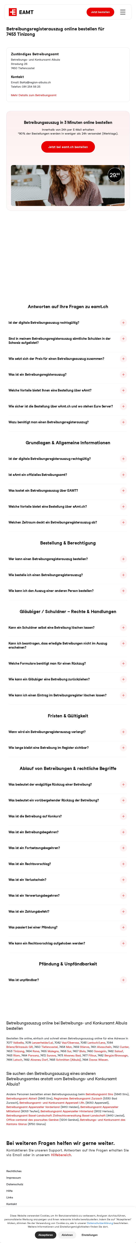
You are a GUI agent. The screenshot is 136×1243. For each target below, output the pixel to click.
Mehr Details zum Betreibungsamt (33, 95)
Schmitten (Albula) (68, 1059)
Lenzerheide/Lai (42, 1042)
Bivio (82, 1051)
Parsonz (33, 1055)
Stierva (84, 1047)
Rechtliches (14, 1171)
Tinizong (18, 1051)
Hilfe (9, 1191)
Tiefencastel (49, 1047)
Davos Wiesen (98, 1059)
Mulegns (53, 1051)
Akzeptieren (45, 1235)
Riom (16, 1055)
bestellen (100, 12)
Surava (51, 1055)
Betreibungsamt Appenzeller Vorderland (33, 1107)
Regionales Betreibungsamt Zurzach (78, 1098)
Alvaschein (104, 1047)
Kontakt (11, 1204)
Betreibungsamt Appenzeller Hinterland (67, 1111)
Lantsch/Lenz (96, 1042)
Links (9, 1197)
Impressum (13, 1177)
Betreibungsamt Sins (99, 1094)
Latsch (17, 1059)
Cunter (124, 1047)
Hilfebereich (61, 1155)
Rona (36, 1051)
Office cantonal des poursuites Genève (32, 1119)
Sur (69, 1051)
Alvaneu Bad (72, 1055)
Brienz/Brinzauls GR (19, 1047)
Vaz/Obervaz (70, 1042)
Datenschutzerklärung (100, 1223)
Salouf (119, 1051)
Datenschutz (14, 1184)
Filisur (92, 1055)
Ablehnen (67, 1235)
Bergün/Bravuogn (116, 1055)
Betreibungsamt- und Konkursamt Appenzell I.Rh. (52, 1102)
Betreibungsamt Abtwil (21, 1098)
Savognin (100, 1051)
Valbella (18, 1042)
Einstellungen (90, 1235)
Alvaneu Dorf (39, 1059)
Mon (69, 1047)
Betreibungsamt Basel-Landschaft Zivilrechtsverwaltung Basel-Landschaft (56, 1115)
